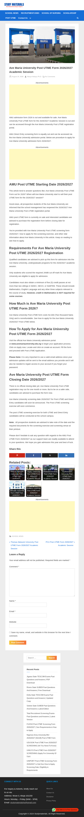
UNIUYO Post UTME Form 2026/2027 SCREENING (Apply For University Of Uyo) (41, 753)
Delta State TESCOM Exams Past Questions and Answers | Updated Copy (40, 698)
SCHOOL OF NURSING (51, 13)
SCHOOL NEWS (11, 13)
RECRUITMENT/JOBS (30, 13)
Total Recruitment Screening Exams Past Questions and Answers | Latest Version (41, 716)
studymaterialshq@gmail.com (23, 803)
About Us (49, 788)
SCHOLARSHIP (69, 13)
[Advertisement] (42, 100)
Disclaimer (50, 797)
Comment (14, 567)
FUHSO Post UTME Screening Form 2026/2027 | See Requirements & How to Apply (42, 727)
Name (12, 601)
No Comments (50, 77)
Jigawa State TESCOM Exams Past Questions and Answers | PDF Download (40, 680)
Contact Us (23, 18)
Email (12, 611)
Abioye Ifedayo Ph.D (34, 76)
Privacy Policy (51, 801)
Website (12, 622)
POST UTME (10, 18)
